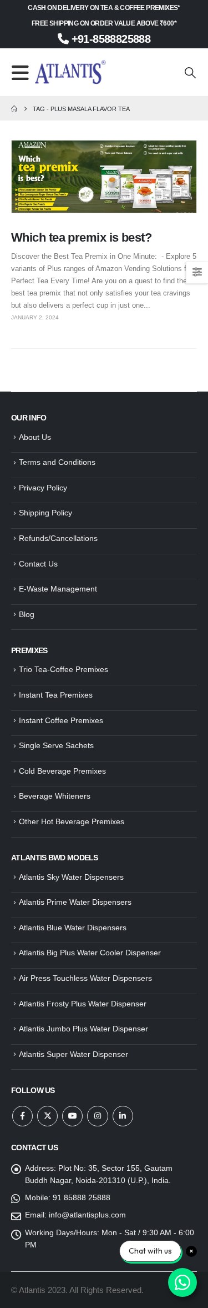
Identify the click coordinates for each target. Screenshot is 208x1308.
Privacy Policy (43, 487)
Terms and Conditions (57, 462)
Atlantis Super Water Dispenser (73, 1054)
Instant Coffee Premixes (61, 720)
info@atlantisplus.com (87, 1214)
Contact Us (38, 563)
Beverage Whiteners (54, 795)
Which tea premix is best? (81, 237)
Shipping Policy (45, 512)
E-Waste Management (58, 588)
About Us (35, 437)
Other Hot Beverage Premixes (71, 821)
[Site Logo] (70, 72)
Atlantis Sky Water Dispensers (71, 877)
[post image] (104, 176)
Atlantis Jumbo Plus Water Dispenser (83, 1028)
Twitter (47, 1116)
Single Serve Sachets (56, 745)
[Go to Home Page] (14, 109)
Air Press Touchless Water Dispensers (85, 978)
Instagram (97, 1116)
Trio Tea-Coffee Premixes (63, 669)
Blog (26, 614)
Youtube (72, 1116)
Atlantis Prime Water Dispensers (75, 902)
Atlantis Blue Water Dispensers (72, 927)
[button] (22, 72)
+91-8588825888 (109, 39)
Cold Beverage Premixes (62, 770)
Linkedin (123, 1116)
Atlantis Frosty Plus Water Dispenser (82, 1003)
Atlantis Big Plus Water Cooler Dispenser (90, 952)
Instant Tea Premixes (56, 694)
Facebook (22, 1116)
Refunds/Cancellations (58, 538)
